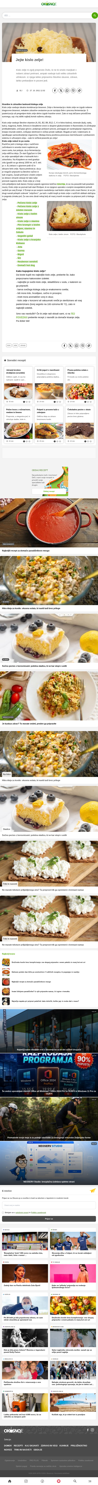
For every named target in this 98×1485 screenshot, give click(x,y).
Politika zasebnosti (85, 1460)
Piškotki (45, 1460)
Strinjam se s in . (25, 1212)
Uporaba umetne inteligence (70, 1466)
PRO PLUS (34, 1460)
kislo (8, 345)
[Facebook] (54, 90)
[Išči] (95, 15)
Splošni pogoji (21, 1466)
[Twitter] (61, 90)
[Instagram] (92, 1429)
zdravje (23, 345)
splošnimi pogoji (22, 1212)
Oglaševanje (10, 1460)
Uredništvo (22, 1460)
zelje (15, 345)
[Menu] (90, 1481)
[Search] (9, 1481)
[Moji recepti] (58, 1481)
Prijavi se (49, 1219)
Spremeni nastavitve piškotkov (63, 1460)
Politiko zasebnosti (38, 1212)
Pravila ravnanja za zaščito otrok (43, 1466)
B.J (21, 91)
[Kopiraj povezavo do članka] (79, 90)
